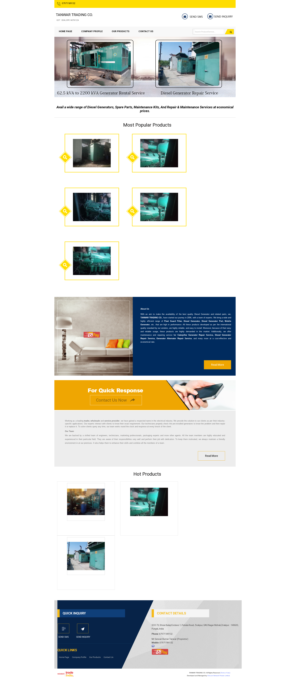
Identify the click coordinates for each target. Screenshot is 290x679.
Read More (217, 364)
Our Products (120, 31)
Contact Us (146, 31)
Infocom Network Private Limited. (218, 675)
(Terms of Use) (225, 673)
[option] (145, 96)
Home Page (65, 31)
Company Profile (92, 31)
